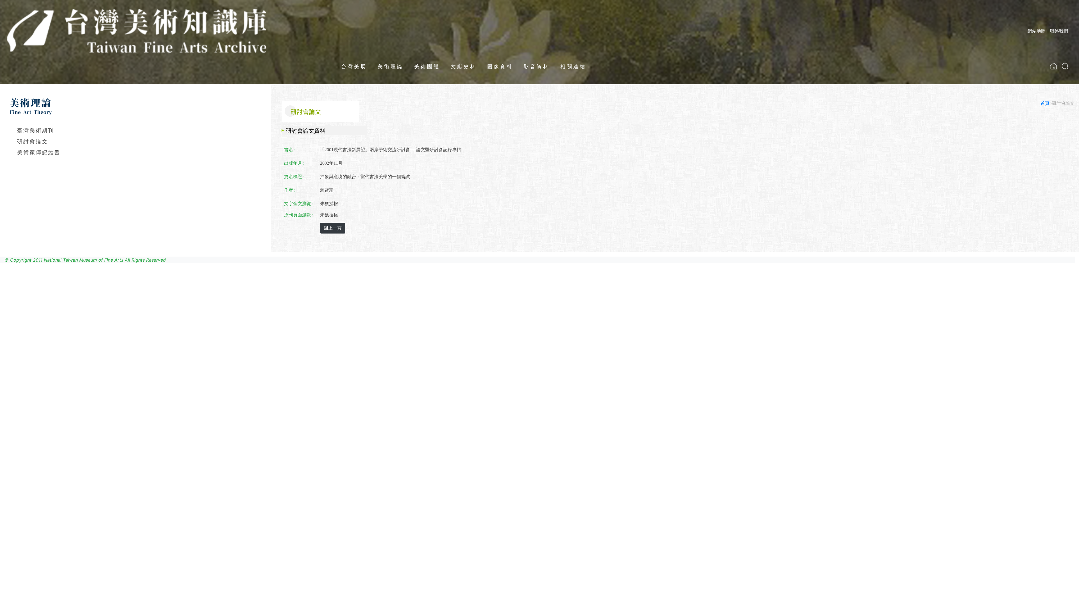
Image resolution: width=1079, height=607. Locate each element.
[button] (1065, 66)
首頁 (1045, 103)
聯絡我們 (1059, 31)
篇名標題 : (294, 176)
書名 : (289, 149)
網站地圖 (1037, 31)
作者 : (289, 190)
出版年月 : (294, 163)
